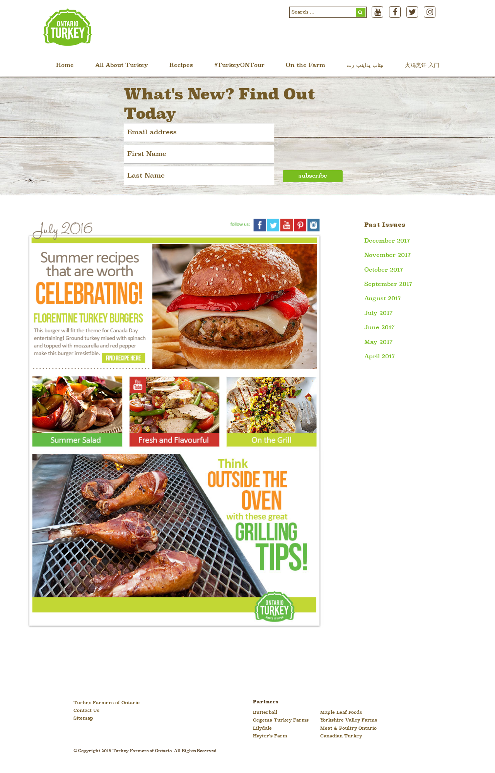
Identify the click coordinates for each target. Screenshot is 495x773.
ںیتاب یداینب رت (365, 66)
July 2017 (378, 313)
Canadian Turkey (341, 736)
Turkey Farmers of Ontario (106, 702)
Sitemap (83, 718)
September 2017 (388, 284)
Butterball (265, 712)
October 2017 (383, 270)
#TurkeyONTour (239, 66)
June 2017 (379, 327)
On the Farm (305, 66)
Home (65, 66)
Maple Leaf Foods (341, 712)
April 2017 (379, 356)
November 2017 (387, 255)
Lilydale (262, 728)
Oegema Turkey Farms (281, 720)
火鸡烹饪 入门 (422, 66)
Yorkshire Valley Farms (348, 720)
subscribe (313, 176)
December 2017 (387, 241)
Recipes (181, 66)
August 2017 (382, 298)
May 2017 (378, 342)
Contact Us (86, 710)
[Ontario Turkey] (67, 43)
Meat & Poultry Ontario (348, 728)
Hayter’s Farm (270, 736)
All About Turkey (121, 66)
